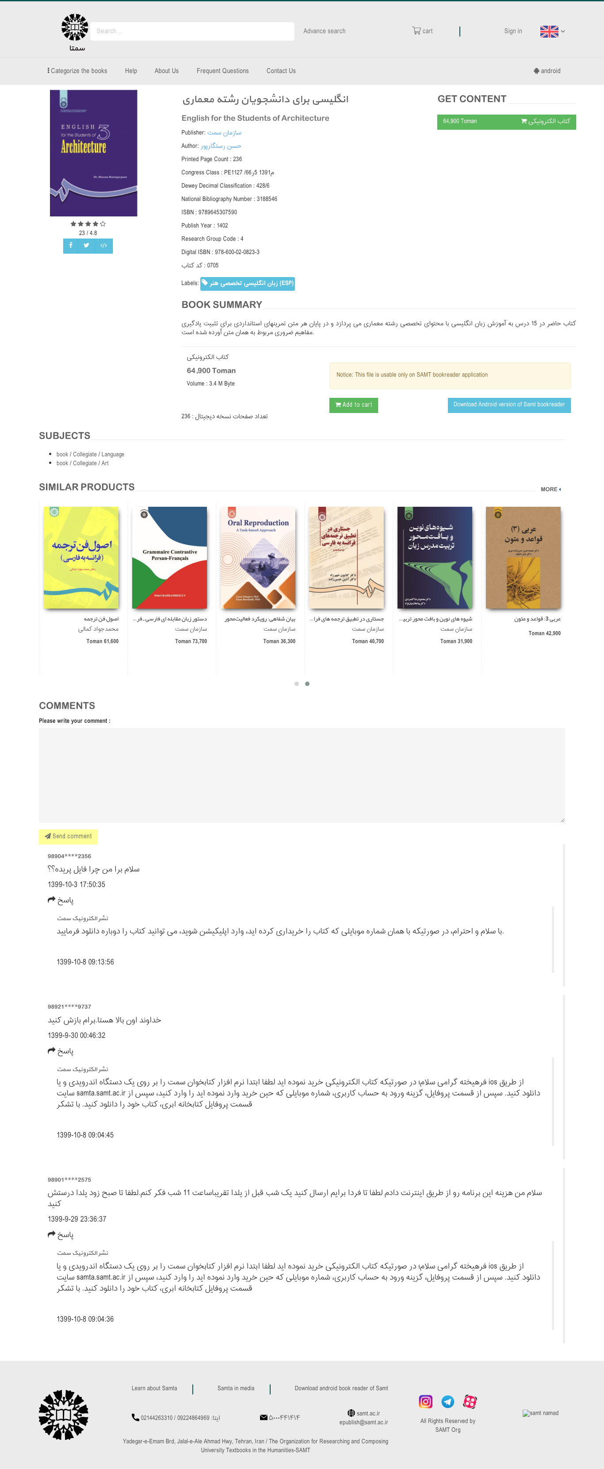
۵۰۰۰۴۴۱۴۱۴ (284, 1418)
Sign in (513, 31)
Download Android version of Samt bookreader (509, 405)
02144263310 (157, 1418)
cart (427, 31)
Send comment (71, 837)
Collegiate (85, 455)
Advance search (325, 31)
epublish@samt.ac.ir (364, 1423)
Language (113, 455)
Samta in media (236, 1389)
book (63, 455)
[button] (307, 683)
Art (105, 464)
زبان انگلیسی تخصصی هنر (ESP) (251, 283)
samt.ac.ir (368, 1414)
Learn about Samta (154, 1389)
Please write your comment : (75, 721)
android (550, 71)
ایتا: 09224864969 (198, 1418)
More (549, 489)
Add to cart (356, 405)
